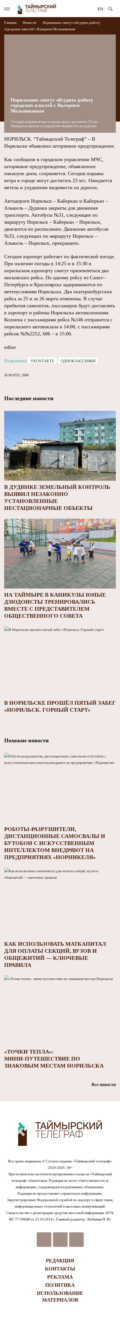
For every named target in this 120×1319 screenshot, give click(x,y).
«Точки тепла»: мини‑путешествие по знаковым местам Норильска (54, 1058)
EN (100, 9)
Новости (29, 22)
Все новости (104, 1084)
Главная (10, 22)
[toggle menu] (7, 9)
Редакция (60, 1260)
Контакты (60, 1269)
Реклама (60, 1277)
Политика (60, 1285)
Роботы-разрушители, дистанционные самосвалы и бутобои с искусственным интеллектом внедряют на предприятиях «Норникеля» (54, 843)
